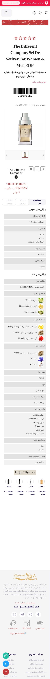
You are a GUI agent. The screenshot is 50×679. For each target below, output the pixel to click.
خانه (43, 105)
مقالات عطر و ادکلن (35, 668)
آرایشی (23, 22)
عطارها (3, 22)
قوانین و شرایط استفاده (36, 676)
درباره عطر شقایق (36, 664)
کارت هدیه (9, 22)
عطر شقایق (41, 22)
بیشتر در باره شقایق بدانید (25, 603)
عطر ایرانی (29, 22)
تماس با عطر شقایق (36, 660)
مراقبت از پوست (10, 676)
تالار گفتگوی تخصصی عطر (35, 672)
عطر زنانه (10, 660)
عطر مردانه (10, 664)
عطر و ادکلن (35, 22)
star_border (16, 38)
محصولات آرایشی (10, 672)
